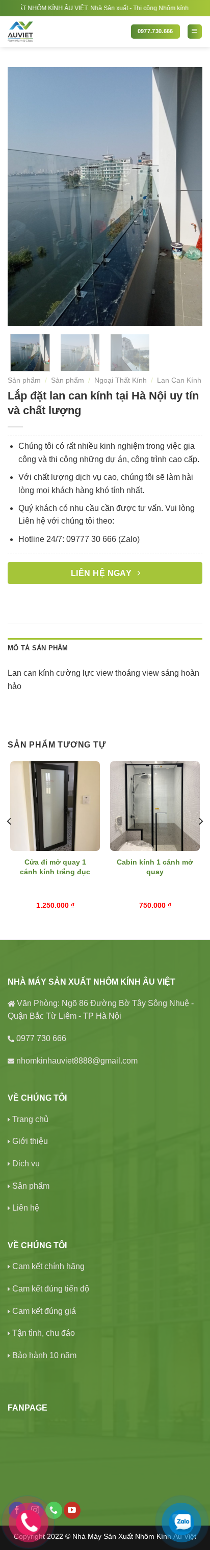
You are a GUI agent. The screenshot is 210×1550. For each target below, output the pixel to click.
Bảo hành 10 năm (44, 1355)
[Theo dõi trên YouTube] (72, 1510)
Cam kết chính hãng (48, 1266)
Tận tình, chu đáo (43, 1333)
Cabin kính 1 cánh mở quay (155, 867)
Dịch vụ (26, 1163)
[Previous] (24, 197)
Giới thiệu (30, 1141)
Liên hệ (25, 1207)
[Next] (185, 197)
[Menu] (195, 31)
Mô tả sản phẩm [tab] (38, 648)
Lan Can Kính (179, 380)
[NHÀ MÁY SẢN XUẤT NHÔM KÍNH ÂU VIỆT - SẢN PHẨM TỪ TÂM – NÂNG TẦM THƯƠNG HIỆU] (65, 31)
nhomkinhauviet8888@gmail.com (77, 1060)
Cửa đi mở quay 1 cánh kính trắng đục (55, 867)
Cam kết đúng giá (44, 1311)
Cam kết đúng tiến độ (50, 1288)
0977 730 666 (41, 1038)
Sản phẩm (24, 380)
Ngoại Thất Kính (120, 380)
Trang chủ (30, 1119)
